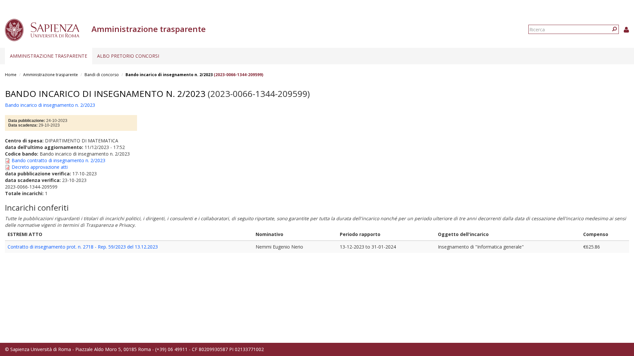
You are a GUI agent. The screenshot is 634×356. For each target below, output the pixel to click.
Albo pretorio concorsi (128, 56)
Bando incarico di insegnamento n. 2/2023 (169, 74)
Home (11, 74)
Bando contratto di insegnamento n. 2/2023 (58, 160)
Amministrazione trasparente (48, 56)
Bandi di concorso (102, 74)
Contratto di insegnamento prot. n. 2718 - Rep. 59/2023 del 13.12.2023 (83, 247)
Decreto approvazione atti (40, 167)
